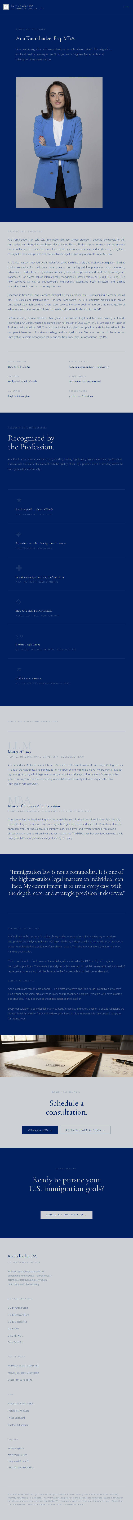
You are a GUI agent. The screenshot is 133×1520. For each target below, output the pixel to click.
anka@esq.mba (16, 1448)
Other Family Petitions (20, 1380)
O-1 (10, 1342)
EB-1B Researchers (18, 1315)
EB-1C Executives (17, 1322)
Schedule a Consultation (64, 1215)
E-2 (10, 1335)
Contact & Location (18, 1425)
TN (15, 1335)
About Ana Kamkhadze (21, 1403)
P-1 (22, 1342)
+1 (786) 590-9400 (17, 1454)
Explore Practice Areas (83, 1130)
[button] (126, 7)
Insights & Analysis (18, 1410)
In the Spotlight (16, 1418)
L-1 (21, 1335)
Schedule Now (38, 1130)
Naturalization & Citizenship (23, 1372)
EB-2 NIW (13, 1329)
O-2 (16, 1342)
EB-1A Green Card (18, 1308)
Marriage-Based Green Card (23, 1365)
